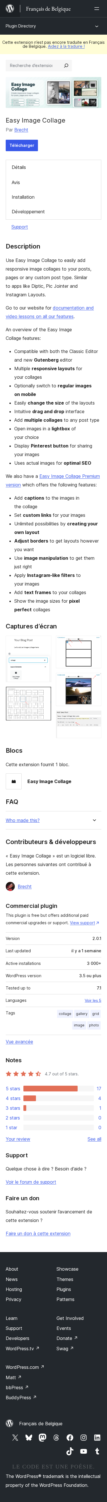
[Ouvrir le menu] (98, 8)
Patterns (65, 1299)
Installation (23, 197)
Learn (11, 1318)
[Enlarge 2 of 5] (44, 694)
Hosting (14, 1289)
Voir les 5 (93, 1000)
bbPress (17, 1387)
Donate (67, 1338)
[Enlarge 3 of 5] (93, 643)
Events (63, 1328)
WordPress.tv (23, 1348)
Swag (65, 1348)
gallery (82, 1014)
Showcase (67, 1269)
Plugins (63, 1289)
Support (19, 227)
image (79, 1025)
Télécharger (21, 145)
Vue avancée (19, 1041)
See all (94, 1139)
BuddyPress (21, 1397)
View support (82, 922)
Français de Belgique (40, 1423)
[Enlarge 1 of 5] (44, 643)
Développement (28, 211)
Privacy (13, 1299)
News (12, 1279)
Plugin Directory (21, 25)
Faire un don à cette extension (38, 1233)
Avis (16, 182)
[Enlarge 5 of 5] (93, 718)
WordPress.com (25, 1367)
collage (65, 1014)
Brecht (21, 130)
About (12, 1269)
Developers (17, 1338)
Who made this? (23, 820)
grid (95, 1014)
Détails (19, 167)
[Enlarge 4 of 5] (93, 680)
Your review (18, 1139)
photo (94, 1025)
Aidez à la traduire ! (66, 46)
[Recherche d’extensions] (66, 65)
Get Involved (70, 1318)
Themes (64, 1279)
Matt (14, 1377)
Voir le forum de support (31, 1182)
